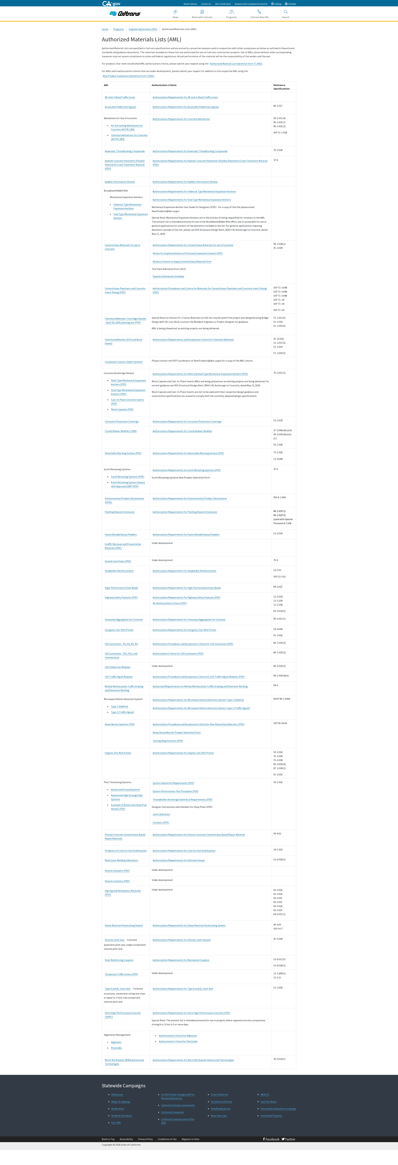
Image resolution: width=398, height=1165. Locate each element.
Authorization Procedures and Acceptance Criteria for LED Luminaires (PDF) (193, 643)
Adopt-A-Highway (120, 1101)
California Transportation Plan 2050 (177, 1121)
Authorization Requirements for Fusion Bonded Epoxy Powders (186, 534)
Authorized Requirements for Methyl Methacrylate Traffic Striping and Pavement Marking (200, 686)
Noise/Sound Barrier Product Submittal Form (177, 732)
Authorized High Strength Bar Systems (127, 797)
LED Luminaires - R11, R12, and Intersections (121, 655)
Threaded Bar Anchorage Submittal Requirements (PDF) (182, 799)
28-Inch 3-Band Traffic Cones (120, 97)
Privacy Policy (145, 1139)
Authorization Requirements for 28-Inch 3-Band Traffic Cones (185, 97)
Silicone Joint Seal (114, 939)
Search (285, 17)
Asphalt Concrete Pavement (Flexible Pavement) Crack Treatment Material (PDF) (125, 164)
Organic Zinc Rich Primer (118, 752)
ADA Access (117, 1094)
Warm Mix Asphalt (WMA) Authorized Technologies (124, 1061)
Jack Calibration (161, 814)
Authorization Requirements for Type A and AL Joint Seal (183, 988)
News (175, 17)
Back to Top (108, 1139)
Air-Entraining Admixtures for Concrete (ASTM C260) (127, 127)
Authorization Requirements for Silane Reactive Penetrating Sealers (189, 925)
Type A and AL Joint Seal (117, 988)
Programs (231, 17)
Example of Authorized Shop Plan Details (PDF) (129, 806)
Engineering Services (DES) (143, 29)
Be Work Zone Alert (121, 1115)
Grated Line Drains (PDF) (118, 561)
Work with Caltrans (202, 17)
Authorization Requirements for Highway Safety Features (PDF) (186, 597)
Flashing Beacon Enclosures (119, 511)
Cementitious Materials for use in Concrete (122, 246)
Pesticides (116, 1047)
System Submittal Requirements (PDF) (173, 782)
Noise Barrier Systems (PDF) (120, 724)
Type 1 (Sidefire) (119, 706)
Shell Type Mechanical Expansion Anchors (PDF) (128, 382)
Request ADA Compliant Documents (251, 3)
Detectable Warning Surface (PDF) (123, 453)
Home (105, 29)
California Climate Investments (178, 1105)
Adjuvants (116, 1042)
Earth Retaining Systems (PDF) (127, 476)
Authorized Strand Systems (125, 789)
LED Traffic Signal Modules (119, 676)
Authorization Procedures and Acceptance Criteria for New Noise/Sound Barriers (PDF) (198, 724)
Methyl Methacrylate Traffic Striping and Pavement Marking (124, 688)
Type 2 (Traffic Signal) (122, 712)
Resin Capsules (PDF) (122, 409)
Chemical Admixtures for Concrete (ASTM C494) (129, 137)
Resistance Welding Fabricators (121, 860)
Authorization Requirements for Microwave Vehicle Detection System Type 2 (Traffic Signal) (201, 708)
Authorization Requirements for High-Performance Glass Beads (187, 587)
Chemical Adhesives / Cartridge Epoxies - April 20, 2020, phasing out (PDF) (125, 320)
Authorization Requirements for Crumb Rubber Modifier (182, 431)
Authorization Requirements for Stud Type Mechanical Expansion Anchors (192, 199)
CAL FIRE (116, 1122)
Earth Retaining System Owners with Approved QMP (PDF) (128, 484)
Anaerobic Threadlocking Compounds (125, 151)
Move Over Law (219, 1115)
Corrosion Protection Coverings (122, 421)
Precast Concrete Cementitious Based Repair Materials (125, 836)
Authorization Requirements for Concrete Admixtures (181, 118)
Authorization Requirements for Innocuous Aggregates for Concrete (189, 619)
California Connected (172, 1112)
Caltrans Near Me (259, 17)
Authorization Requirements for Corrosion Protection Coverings (187, 421)
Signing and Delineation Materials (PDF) (123, 892)
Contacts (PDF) (161, 822)
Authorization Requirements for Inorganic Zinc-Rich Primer (184, 629)
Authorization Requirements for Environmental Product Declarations (190, 498)
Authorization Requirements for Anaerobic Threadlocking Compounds (190, 151)
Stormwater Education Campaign (278, 1108)
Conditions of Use (167, 1139)
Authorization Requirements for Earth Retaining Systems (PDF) (187, 470)
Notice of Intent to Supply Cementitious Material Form (182, 261)
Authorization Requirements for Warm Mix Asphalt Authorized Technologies (193, 1059)
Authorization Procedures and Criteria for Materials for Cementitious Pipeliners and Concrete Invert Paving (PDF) (210, 290)
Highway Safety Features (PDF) (121, 597)
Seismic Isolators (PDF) (117, 881)
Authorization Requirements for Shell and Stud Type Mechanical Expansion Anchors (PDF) (200, 373)
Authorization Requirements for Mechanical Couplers (181, 960)
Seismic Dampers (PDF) (117, 870)
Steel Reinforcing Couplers (119, 960)
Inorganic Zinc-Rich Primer (119, 629)
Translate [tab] (292, 4)
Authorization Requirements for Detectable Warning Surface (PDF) (188, 453)
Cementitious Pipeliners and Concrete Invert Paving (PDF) (125, 290)
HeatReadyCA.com (220, 1108)
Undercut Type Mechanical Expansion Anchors (127, 206)
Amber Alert (117, 1108)
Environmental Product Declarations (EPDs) (124, 500)
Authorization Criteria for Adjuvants (178, 1035)
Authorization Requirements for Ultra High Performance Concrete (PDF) (191, 1012)
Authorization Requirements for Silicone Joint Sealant (182, 939)
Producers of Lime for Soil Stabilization (126, 850)
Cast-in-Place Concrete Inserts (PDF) (127, 401)
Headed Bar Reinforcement (119, 570)
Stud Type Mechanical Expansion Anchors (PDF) (128, 391)
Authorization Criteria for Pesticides (178, 1041)
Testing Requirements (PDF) (168, 740)
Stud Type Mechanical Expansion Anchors (130, 215)
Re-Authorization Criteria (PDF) (170, 603)
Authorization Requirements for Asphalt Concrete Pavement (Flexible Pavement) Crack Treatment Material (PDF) (210, 162)
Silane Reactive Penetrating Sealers (124, 925)
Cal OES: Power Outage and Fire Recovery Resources (177, 1096)
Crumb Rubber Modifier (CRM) (121, 431)
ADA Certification (223, 3)
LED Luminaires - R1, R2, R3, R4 (121, 643)
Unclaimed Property (271, 1115)
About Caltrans (190, 3)
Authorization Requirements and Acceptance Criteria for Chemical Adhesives (193, 339)
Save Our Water (269, 1101)
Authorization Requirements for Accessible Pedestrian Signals (186, 106)
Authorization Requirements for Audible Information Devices (185, 181)
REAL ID (265, 1094)
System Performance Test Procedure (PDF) (175, 791)
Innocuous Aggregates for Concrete (124, 619)
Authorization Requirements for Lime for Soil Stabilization (184, 850)
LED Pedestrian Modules (117, 667)
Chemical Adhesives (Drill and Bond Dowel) (123, 341)
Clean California (219, 1094)
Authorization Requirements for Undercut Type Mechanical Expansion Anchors (194, 191)
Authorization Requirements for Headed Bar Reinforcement (184, 570)
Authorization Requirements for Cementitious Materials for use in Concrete (193, 245)
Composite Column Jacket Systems (124, 361)
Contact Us (206, 3)
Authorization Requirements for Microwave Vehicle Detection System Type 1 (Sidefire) (198, 699)
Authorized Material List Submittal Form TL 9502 (236, 63)
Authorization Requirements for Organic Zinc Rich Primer (183, 752)
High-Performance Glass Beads (121, 587)
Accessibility (126, 1139)
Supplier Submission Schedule (168, 276)
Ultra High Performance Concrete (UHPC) (123, 1014)
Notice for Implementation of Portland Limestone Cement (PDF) (187, 253)
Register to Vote (190, 1139)
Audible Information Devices (120, 181)
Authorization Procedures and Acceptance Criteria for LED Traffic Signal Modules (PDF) (198, 676)
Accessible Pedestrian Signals (120, 106)
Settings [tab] (278, 4)
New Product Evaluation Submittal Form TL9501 (128, 75)
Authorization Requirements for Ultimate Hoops (179, 860)
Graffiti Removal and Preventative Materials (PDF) (123, 545)
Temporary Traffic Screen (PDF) (121, 974)
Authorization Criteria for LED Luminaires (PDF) (178, 653)
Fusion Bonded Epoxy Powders (121, 534)
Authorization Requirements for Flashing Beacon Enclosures (185, 511)
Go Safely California (221, 1101)
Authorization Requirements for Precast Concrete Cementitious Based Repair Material (199, 834)
